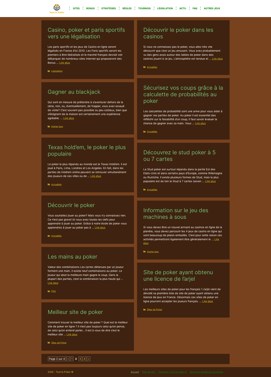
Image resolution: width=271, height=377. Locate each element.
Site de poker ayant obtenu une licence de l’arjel (178, 275)
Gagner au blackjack (74, 91)
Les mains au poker (72, 256)
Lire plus (64, 62)
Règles (127, 8)
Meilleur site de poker (75, 312)
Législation (165, 8)
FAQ (195, 8)
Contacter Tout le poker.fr (172, 371)
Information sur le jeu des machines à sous (175, 213)
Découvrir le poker (71, 205)
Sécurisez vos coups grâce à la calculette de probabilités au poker (183, 94)
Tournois (144, 8)
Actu (182, 8)
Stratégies (108, 8)
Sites (76, 8)
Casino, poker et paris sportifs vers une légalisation (86, 33)
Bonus (90, 8)
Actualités (152, 67)
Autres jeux (212, 8)
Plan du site (148, 371)
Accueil (135, 371)
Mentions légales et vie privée (206, 371)
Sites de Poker (154, 309)
